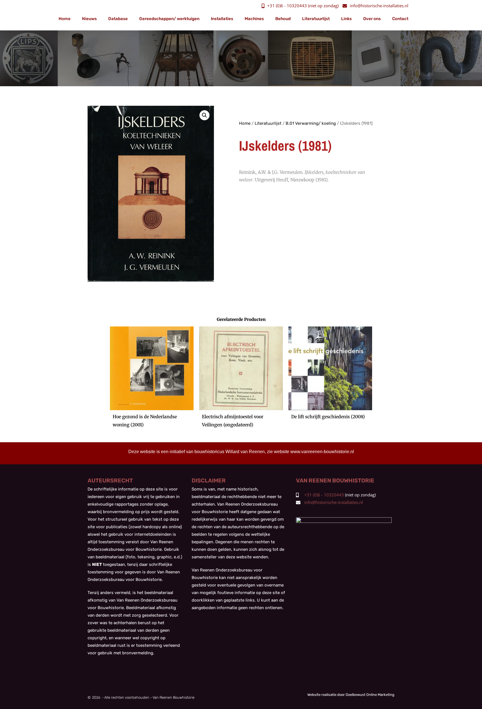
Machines (254, 18)
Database (118, 18)
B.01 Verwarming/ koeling (311, 123)
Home (65, 18)
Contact (400, 18)
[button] (204, 115)
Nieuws (89, 18)
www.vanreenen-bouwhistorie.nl (322, 451)
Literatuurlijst (316, 18)
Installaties (222, 18)
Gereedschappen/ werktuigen (169, 18)
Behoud (283, 18)
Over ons (372, 18)
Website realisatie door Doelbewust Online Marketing (350, 695)
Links (346, 18)
